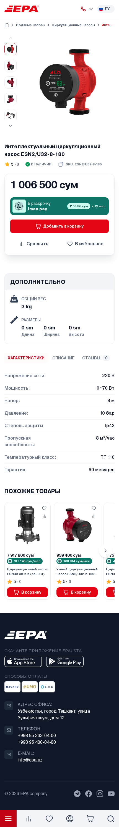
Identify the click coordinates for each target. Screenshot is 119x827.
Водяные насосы (30, 25)
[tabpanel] (59, 419)
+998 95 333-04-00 (37, 735)
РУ (107, 9)
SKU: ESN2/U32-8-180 (84, 164)
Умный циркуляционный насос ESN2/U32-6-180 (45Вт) (77, 571)
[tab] (26, 358)
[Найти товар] (110, 818)
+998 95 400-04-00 (37, 742)
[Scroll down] (10, 125)
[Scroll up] (10, 37)
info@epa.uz (30, 760)
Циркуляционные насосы (73, 25)
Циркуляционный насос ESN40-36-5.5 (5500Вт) (27, 571)
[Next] (105, 551)
